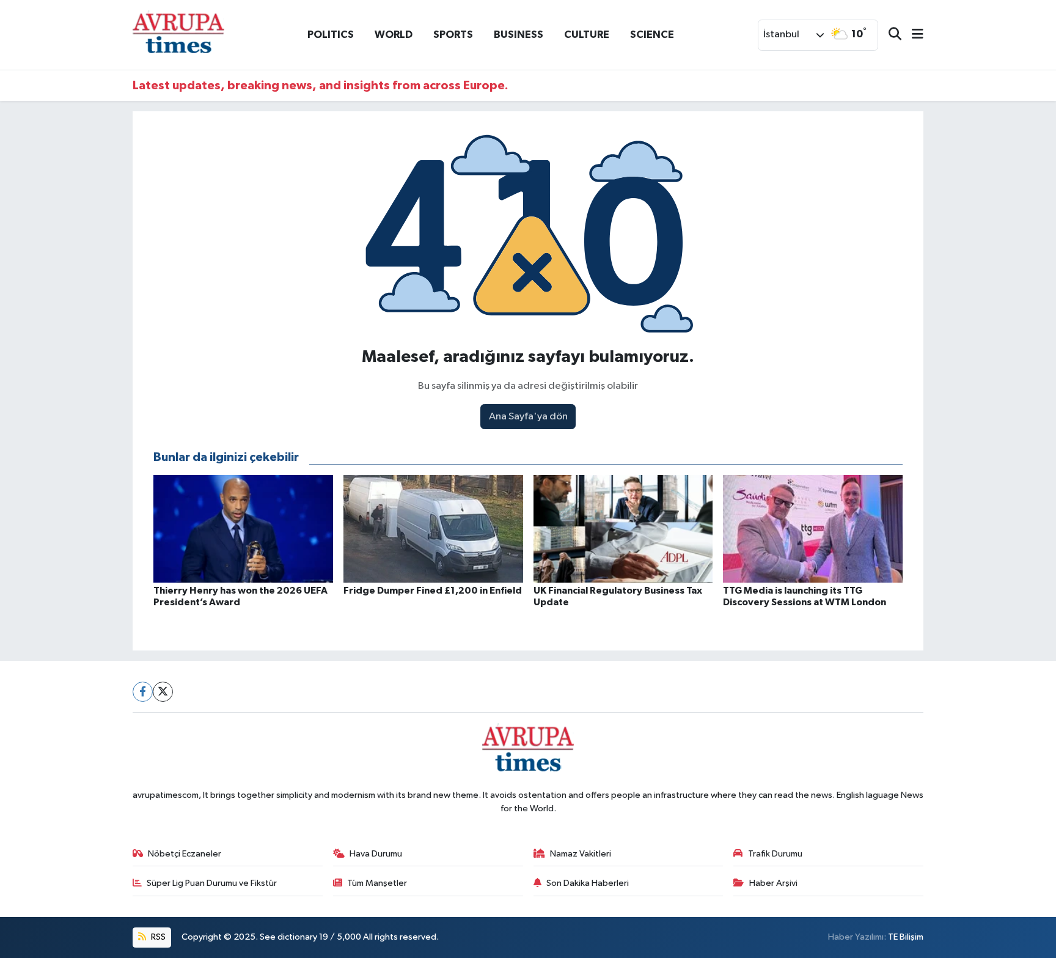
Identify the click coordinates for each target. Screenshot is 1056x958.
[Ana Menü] (912, 35)
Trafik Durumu (775, 853)
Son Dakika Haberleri (587, 883)
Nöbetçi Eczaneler (184, 853)
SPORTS (453, 34)
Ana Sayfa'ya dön (528, 416)
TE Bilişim (905, 936)
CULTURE (586, 34)
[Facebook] (143, 692)
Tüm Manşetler (377, 883)
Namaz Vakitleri (580, 853)
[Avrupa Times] (178, 34)
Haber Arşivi (773, 883)
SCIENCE (652, 34)
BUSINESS (518, 34)
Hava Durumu (376, 853)
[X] (163, 692)
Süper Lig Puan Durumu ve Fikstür (212, 883)
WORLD (394, 34)
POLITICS (330, 34)
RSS (157, 936)
